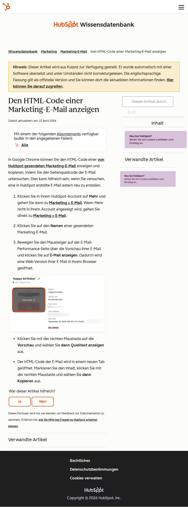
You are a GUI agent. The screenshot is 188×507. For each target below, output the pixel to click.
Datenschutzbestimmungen (94, 469)
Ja (19, 401)
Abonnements (69, 134)
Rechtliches (80, 460)
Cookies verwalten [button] (86, 478)
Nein (42, 401)
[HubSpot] (6, 6)
